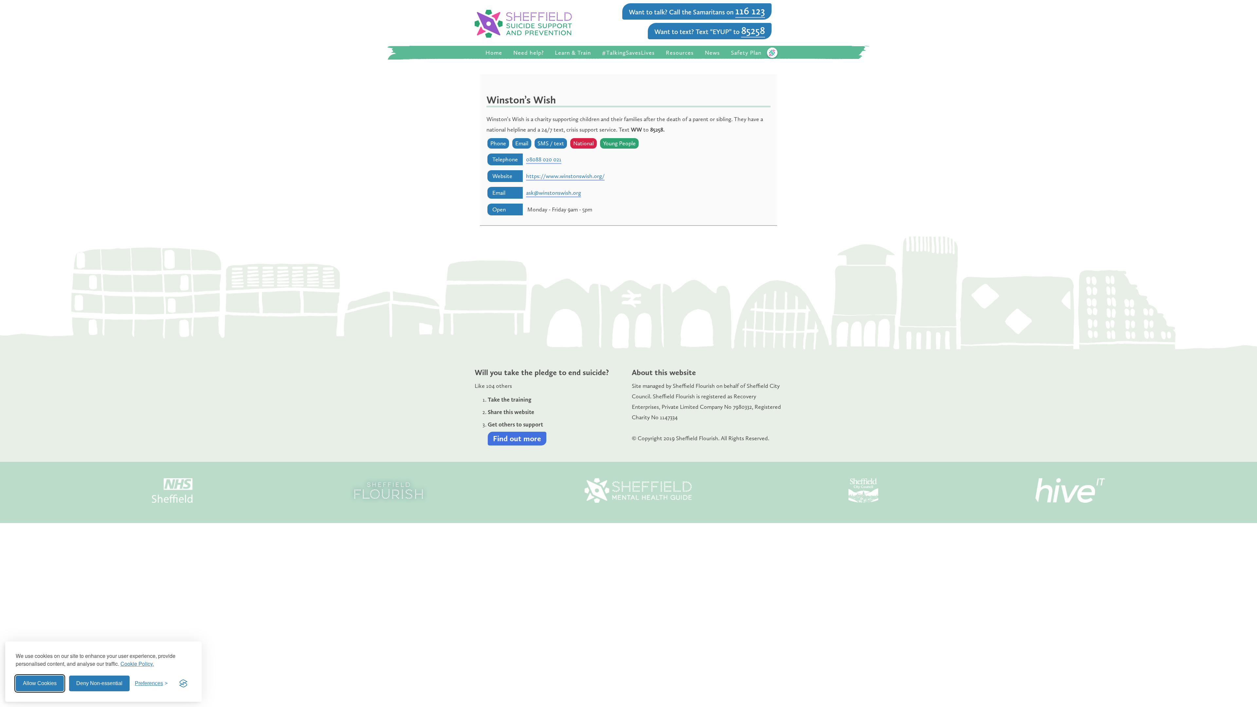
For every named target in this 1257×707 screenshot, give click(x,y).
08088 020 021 (543, 159)
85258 (753, 30)
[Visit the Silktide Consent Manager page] (183, 683)
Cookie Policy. (137, 663)
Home (493, 52)
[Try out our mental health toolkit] (772, 52)
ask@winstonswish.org (553, 192)
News (712, 52)
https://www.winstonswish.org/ (565, 176)
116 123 (750, 11)
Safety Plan (746, 52)
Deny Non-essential (99, 683)
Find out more (517, 438)
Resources (680, 52)
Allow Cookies (40, 683)
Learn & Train (573, 52)
